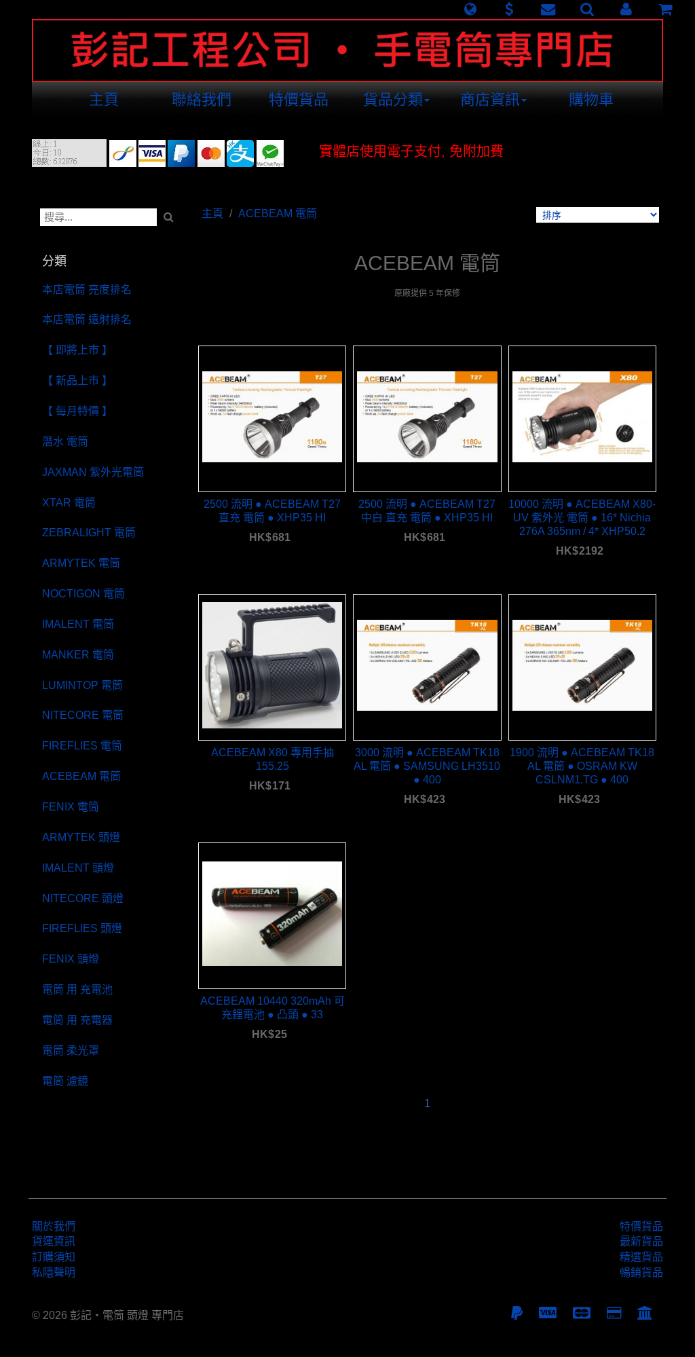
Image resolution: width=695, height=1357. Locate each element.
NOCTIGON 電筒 (83, 593)
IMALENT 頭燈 (78, 868)
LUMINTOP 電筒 (82, 685)
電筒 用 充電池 (77, 989)
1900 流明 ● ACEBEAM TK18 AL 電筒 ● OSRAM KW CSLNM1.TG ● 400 (582, 766)
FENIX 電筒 (70, 807)
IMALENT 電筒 (78, 624)
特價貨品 (298, 99)
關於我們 (53, 1226)
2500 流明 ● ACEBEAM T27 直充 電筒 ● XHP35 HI (272, 510)
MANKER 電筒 (78, 655)
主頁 (104, 99)
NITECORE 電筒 (83, 715)
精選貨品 (641, 1257)
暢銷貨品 (641, 1272)
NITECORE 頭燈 (83, 898)
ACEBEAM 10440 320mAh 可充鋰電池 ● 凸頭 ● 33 (272, 1007)
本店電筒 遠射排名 (87, 319)
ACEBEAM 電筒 (81, 776)
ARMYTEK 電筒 (81, 563)
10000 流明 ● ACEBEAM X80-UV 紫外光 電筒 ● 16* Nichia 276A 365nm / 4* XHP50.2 (582, 517)
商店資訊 (490, 99)
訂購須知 (53, 1257)
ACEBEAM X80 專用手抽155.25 (272, 759)
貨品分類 (393, 99)
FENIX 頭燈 (70, 959)
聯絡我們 (201, 99)
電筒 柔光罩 (70, 1050)
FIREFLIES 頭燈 (82, 928)
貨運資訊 (53, 1241)
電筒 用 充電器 (77, 1020)
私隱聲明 (53, 1272)
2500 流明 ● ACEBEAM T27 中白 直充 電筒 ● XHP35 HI (426, 510)
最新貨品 (641, 1241)
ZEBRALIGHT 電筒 (89, 532)
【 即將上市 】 (77, 350)
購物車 (591, 99)
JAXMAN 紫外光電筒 (93, 472)
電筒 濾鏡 (65, 1081)
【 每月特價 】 (77, 411)
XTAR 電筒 (69, 502)
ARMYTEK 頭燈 (81, 837)
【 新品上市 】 (77, 380)
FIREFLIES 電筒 (82, 745)
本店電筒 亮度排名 (87, 289)
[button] (470, 9)
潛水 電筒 (65, 441)
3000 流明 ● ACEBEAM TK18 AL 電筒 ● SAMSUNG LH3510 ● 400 (427, 766)
